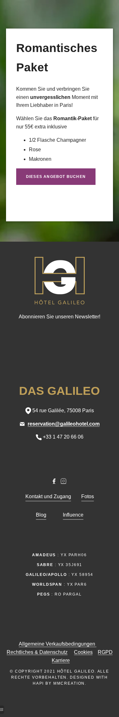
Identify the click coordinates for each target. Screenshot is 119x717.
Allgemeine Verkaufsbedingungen (57, 644)
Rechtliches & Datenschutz (37, 652)
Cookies (83, 652)
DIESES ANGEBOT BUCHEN (56, 176)
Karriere (61, 660)
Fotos (87, 496)
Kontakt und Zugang (48, 496)
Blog (41, 515)
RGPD (105, 652)
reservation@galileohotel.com (64, 424)
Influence (73, 515)
